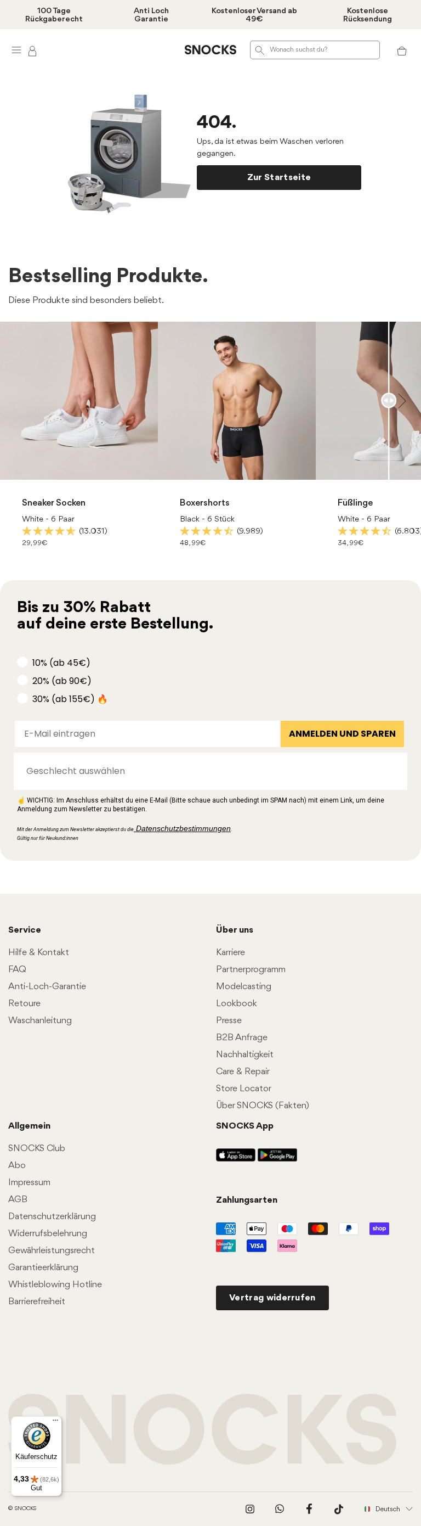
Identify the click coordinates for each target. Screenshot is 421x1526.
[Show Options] (393, 771)
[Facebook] (309, 1509)
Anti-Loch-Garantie (47, 986)
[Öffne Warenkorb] (402, 50)
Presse (229, 1020)
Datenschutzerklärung (52, 1216)
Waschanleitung (40, 1020)
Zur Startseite (279, 177)
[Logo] (210, 50)
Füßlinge (355, 503)
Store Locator (243, 1088)
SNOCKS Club (36, 1148)
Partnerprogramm (251, 969)
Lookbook (236, 1003)
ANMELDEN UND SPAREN (342, 733)
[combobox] (207, 771)
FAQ (17, 969)
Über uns (234, 930)
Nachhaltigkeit (245, 1054)
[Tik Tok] (339, 1509)
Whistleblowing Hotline (55, 1284)
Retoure (24, 1003)
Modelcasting (243, 986)
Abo (17, 1165)
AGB (17, 1199)
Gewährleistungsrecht (51, 1250)
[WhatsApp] (279, 1509)
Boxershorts (205, 503)
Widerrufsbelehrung (47, 1233)
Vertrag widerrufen (272, 1298)
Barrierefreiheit (36, 1301)
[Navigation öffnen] (16, 49)
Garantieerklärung (43, 1267)
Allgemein (29, 1126)
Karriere (230, 952)
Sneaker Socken (54, 503)
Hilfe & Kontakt (38, 952)
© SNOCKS (22, 1509)
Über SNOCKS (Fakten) (262, 1105)
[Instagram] (250, 1509)
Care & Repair (243, 1071)
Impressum (29, 1182)
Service (24, 930)
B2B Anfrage (242, 1037)
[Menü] (55, 1422)
